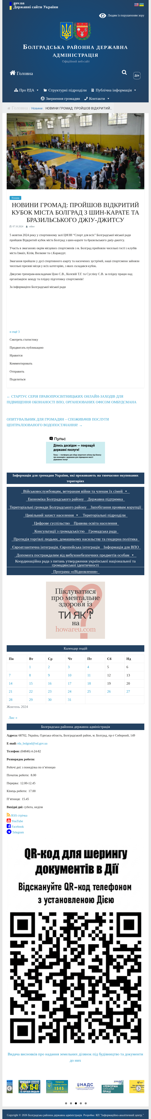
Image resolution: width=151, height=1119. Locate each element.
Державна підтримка (105, 499)
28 (10, 700)
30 (50, 700)
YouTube (17, 821)
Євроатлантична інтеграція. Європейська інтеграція (56, 547)
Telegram (17, 832)
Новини (36, 108)
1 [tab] (66, 1104)
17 (69, 683)
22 (31, 691)
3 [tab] (76, 1104)
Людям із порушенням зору (125, 15)
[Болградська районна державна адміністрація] (21, 73)
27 (128, 691)
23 (50, 691)
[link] (32, 743)
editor (32, 226)
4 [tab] (81, 1104)
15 (31, 683)
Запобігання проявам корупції (115, 507)
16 (50, 683)
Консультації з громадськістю (59, 531)
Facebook (17, 826)
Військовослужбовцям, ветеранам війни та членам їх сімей (73, 491)
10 (69, 675)
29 (31, 700)
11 (89, 675)
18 (89, 683)
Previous (9, 1088)
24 (69, 691)
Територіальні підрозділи (104, 515)
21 (10, 691)
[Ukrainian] (141, 4)
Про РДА (26, 90)
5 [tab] (86, 1104)
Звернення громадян (63, 98)
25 (89, 691)
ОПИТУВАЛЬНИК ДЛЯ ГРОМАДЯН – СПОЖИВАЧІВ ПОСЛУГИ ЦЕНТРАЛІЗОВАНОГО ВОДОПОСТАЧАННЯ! (58, 422)
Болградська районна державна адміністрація (75, 50)
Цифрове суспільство (52, 523)
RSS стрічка (18, 815)
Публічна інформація (114, 90)
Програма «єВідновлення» (75, 571)
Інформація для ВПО (121, 547)
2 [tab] (71, 1104)
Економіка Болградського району (56, 499)
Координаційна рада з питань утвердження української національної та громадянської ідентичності (75, 563)
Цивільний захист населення (49, 515)
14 (10, 683)
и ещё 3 (15, 331)
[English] (136, 4)
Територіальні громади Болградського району (48, 507)
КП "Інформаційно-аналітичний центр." (120, 1115)
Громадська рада (102, 531)
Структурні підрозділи (67, 90)
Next (138, 1088)
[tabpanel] (20, 1088)
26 (109, 691)
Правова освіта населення (95, 523)
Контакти (97, 98)
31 (69, 700)
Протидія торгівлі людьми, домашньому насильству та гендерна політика (75, 539)
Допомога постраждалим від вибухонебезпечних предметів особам (73, 555)
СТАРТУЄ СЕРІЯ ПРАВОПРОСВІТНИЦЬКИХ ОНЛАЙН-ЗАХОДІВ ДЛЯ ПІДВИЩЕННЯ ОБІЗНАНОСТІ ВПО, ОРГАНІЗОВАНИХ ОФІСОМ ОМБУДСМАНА (71, 399)
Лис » (13, 718)
